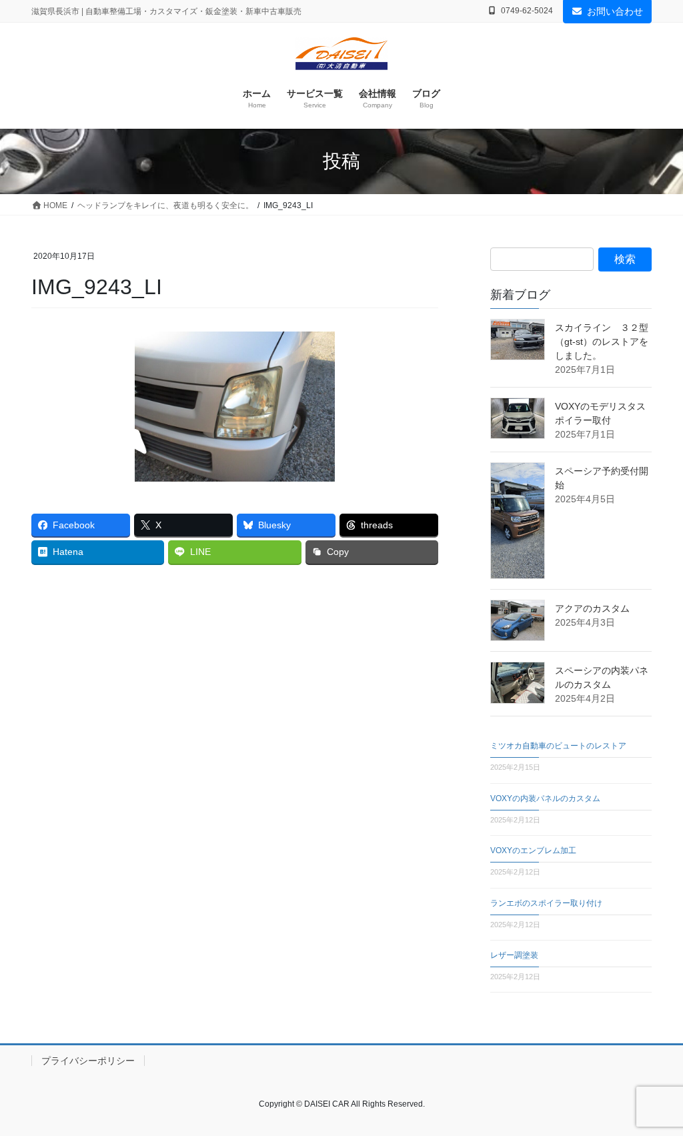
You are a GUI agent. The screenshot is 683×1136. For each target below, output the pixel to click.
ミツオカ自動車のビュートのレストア (558, 745)
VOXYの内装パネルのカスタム (545, 798)
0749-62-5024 (527, 10)
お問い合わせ (615, 11)
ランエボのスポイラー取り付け (546, 903)
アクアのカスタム (592, 608)
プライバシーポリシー (88, 1060)
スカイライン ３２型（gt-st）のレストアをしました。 (601, 341)
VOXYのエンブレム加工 (533, 850)
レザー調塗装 (514, 955)
